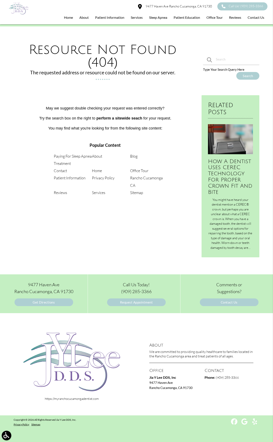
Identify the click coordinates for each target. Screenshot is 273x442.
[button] (6, 435)
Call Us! (246, 6)
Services (98, 192)
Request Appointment (136, 302)
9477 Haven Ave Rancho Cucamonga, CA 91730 (178, 6)
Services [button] (137, 17)
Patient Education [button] (187, 17)
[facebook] (234, 423)
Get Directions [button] (44, 302)
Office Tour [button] (214, 17)
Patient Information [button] (109, 17)
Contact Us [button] (256, 17)
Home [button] (68, 17)
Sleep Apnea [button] (158, 17)
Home (97, 170)
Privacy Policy (103, 178)
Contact (60, 170)
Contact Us (229, 302)
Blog (134, 156)
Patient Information (70, 178)
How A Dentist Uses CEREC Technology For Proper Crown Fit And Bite (230, 176)
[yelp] (254, 423)
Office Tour (139, 170)
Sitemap (136, 192)
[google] (244, 423)
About (97, 156)
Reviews (60, 192)
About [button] (84, 17)
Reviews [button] (235, 17)
